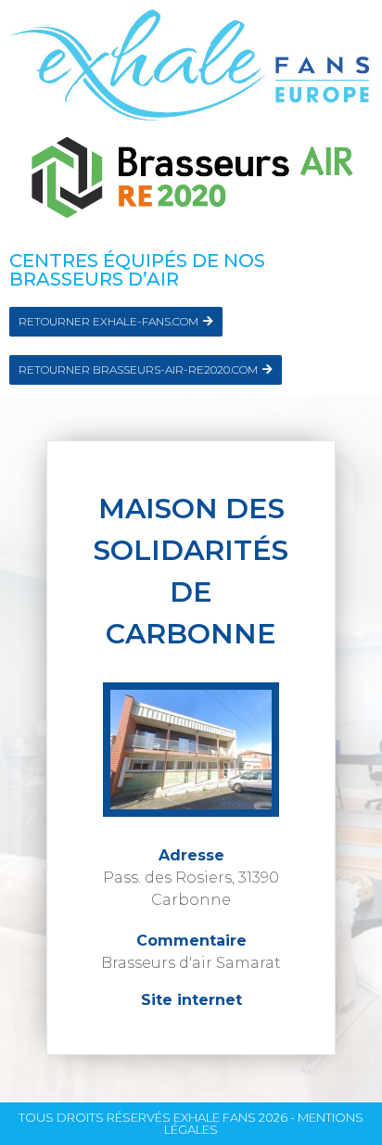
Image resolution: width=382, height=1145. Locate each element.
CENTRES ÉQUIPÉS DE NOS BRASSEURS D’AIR (137, 269)
